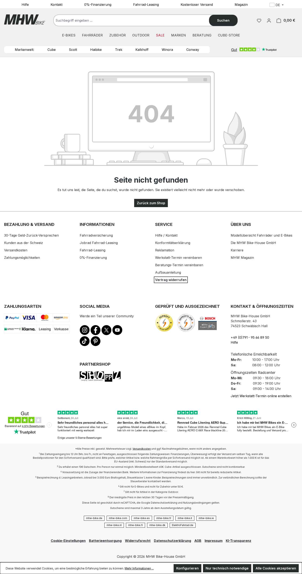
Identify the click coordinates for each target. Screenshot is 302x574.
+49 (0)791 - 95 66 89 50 (250, 337)
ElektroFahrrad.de (182, 525)
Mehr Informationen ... (139, 568)
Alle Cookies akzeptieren (276, 568)
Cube (51, 50)
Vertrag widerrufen (171, 280)
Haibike (96, 50)
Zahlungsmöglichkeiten (22, 258)
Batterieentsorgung (105, 541)
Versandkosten (15, 250)
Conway (192, 50)
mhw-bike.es (142, 518)
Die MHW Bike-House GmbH (253, 243)
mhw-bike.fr (163, 518)
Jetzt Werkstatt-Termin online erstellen (261, 396)
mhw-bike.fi (135, 525)
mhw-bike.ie (206, 518)
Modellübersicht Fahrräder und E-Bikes (261, 235)
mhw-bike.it (185, 518)
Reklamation (164, 250)
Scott (73, 50)
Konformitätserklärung (172, 243)
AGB (197, 541)
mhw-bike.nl (114, 525)
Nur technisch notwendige (227, 568)
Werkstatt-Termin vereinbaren (178, 258)
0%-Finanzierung (97, 4)
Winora (167, 50)
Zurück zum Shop (151, 203)
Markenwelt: (24, 50)
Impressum (213, 541)
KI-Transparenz (238, 541)
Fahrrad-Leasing (146, 4)
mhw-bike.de (94, 518)
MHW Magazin (242, 258)
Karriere (237, 250)
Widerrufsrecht (138, 541)
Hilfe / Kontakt (166, 235)
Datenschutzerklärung (172, 541)
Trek (118, 50)
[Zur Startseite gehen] (24, 19)
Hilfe (25, 4)
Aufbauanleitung (168, 272)
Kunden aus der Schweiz (23, 243)
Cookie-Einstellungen (68, 541)
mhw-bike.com (118, 518)
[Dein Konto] (269, 20)
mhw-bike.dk (157, 525)
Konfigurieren (187, 568)
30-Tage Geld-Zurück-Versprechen (31, 235)
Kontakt (56, 4)
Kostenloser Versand (197, 4)
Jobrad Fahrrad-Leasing (99, 243)
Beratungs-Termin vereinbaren (179, 265)
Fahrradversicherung (96, 235)
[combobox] (135, 20)
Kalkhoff (142, 50)
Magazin (241, 4)
